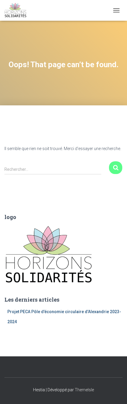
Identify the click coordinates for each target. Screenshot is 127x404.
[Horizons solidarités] (17, 10)
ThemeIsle (84, 389)
